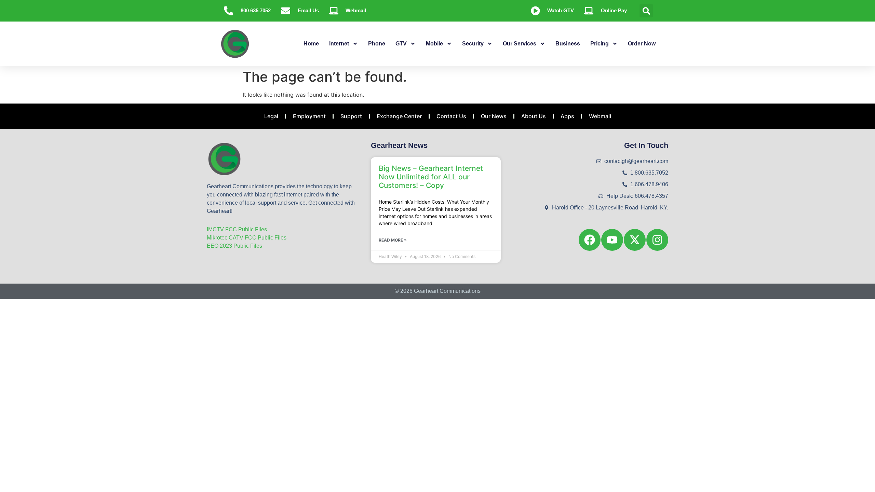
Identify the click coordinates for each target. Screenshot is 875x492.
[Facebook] (590, 240)
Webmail (600, 116)
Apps (567, 116)
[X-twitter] (635, 240)
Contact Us (451, 116)
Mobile (434, 43)
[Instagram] (657, 240)
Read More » (393, 240)
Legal (271, 116)
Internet (339, 43)
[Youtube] (612, 240)
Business (567, 43)
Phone (376, 43)
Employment (309, 116)
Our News (494, 116)
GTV (401, 43)
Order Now (642, 43)
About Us (533, 116)
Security (473, 43)
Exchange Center (399, 116)
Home (311, 43)
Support (351, 116)
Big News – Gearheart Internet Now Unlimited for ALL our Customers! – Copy (431, 177)
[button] (646, 10)
